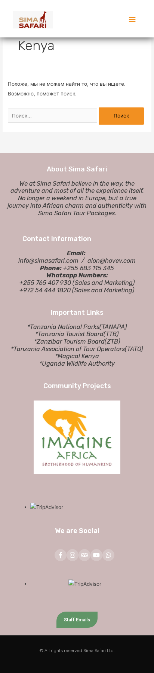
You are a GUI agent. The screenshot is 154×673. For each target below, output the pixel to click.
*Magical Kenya (77, 356)
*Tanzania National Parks (63, 327)
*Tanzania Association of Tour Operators (68, 349)
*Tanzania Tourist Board (69, 334)
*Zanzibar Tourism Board (69, 341)
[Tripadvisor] (84, 555)
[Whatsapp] (108, 555)
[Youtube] (96, 555)
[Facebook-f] (61, 555)
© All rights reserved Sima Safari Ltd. (77, 650)
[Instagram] (72, 555)
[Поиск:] (53, 116)
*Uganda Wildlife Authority (77, 363)
